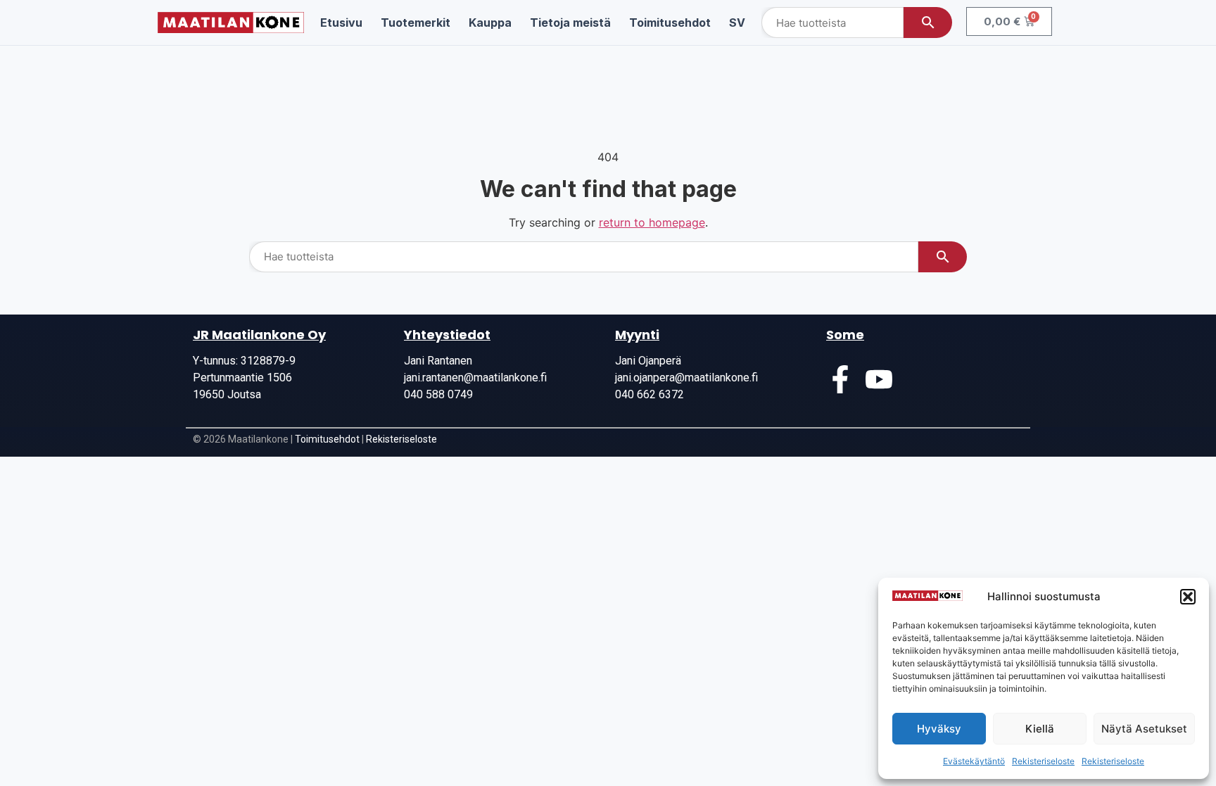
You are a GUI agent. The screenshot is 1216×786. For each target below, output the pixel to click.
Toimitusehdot (327, 439)
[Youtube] (879, 379)
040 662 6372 (649, 394)
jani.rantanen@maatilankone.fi (475, 377)
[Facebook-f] (840, 379)
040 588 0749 (438, 394)
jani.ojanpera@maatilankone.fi (686, 377)
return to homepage (652, 222)
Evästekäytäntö (974, 761)
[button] (1188, 597)
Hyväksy (939, 728)
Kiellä (1039, 728)
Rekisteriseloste (1043, 761)
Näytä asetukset (1144, 728)
